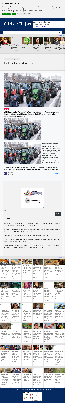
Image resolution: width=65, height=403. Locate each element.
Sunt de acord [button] (7, 14)
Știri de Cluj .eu (18, 23)
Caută (5, 210)
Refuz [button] (14, 14)
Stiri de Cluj (10, 172)
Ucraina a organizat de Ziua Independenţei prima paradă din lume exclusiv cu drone (27, 235)
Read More (57, 173)
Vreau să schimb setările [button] (24, 14)
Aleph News (55, 169)
